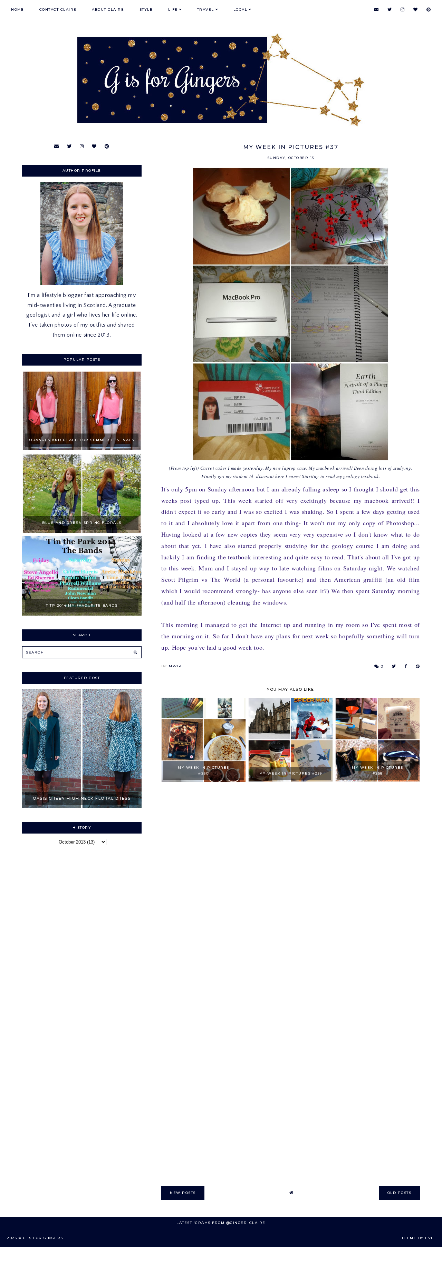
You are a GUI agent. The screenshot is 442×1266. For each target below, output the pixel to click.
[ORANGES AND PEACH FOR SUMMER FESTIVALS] (82, 448)
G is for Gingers (43, 1238)
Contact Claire (58, 9)
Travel (205, 9)
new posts (183, 1192)
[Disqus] (290, 886)
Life (173, 9)
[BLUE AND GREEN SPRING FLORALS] (82, 531)
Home (17, 9)
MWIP (175, 666)
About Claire (108, 9)
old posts (399, 1192)
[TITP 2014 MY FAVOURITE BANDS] (82, 614)
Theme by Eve (418, 1238)
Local (240, 9)
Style (146, 9)
